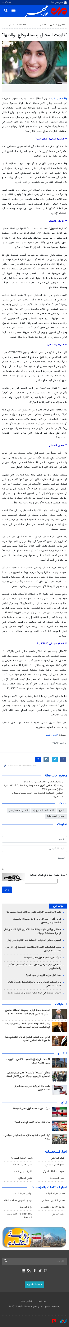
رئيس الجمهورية (57, 1178)
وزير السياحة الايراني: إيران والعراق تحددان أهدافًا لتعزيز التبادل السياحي (34, 984)
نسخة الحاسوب (34, 1284)
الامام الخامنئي (58, 1158)
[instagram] (45, 1271)
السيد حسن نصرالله (23, 1165)
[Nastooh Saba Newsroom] (61, 1321)
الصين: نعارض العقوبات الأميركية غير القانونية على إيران (34, 940)
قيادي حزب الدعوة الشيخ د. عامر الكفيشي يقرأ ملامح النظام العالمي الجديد (27, 1038)
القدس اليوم (52, 735)
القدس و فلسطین (57, 24)
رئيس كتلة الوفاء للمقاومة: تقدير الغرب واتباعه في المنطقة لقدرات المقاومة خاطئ (27, 1025)
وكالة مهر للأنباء (59, 98)
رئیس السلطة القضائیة (22, 1158)
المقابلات (61, 1004)
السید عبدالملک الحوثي (54, 1171)
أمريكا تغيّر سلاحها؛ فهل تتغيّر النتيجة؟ (42, 958)
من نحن (42, 1301)
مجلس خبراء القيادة (55, 1194)
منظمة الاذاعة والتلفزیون (53, 1207)
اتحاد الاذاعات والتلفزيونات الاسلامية (20, 1215)
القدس (43, 24)
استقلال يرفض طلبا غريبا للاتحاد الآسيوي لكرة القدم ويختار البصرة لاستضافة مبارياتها (32, 931)
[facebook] (34, 1271)
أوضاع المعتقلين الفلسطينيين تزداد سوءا (43, 782)
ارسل (6, 889)
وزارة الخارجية (26, 1207)
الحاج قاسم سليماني (55, 1165)
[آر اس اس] (28, 1271)
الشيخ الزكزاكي (25, 1178)
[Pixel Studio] (52, 1321)
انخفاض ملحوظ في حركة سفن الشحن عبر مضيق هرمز (34, 993)
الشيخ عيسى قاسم (23, 1171)
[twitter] (40, 1271)
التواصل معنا (27, 1301)
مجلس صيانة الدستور (22, 1194)
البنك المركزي (58, 1214)
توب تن (58, 906)
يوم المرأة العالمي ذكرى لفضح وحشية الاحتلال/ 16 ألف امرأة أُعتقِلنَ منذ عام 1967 (33, 787)
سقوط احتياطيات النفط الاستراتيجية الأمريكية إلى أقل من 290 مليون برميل (33, 949)
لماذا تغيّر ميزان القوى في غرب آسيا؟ (43, 975)
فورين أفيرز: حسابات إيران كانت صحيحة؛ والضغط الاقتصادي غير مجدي (37, 921)
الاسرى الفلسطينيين (19, 810)
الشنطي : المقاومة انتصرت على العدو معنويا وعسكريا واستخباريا (37, 795)
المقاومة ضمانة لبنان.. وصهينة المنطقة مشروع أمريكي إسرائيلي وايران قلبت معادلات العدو (27, 1012)
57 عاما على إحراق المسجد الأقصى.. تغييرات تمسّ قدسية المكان (28, 1061)
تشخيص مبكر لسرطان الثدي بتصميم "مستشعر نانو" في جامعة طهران (34, 966)
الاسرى (61, 810)
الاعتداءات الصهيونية (43, 810)
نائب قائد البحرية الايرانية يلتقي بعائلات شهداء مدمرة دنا (34, 912)
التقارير (62, 1053)
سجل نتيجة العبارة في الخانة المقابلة (48, 875)
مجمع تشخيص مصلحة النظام (18, 1200)
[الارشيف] (23, 1271)
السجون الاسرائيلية (56, 816)
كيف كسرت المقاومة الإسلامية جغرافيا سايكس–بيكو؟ (26, 1137)
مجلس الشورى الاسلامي (53, 1200)
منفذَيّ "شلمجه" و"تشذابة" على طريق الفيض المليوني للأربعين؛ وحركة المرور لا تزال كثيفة (28, 1074)
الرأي (64, 1102)
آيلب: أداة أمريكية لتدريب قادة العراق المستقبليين (32, 1088)
